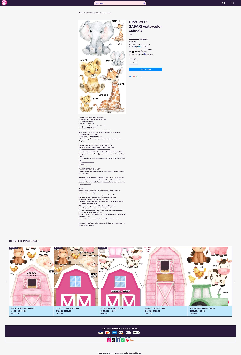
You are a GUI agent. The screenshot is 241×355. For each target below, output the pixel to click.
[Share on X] (141, 77)
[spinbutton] (133, 62)
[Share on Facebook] (130, 77)
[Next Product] (235, 281)
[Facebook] (118, 340)
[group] (120, 281)
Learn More (144, 47)
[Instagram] (109, 340)
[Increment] (136, 62)
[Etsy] (132, 340)
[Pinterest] (127, 340)
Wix (139, 353)
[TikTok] (113, 340)
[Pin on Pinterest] (134, 77)
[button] (232, 2)
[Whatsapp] (123, 340)
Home (81, 13)
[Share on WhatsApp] (137, 77)
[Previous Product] (6, 281)
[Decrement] (130, 62)
